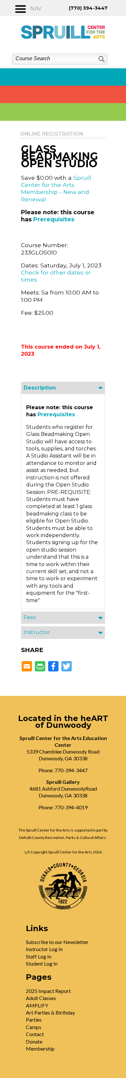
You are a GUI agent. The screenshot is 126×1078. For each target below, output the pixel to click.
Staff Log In (38, 956)
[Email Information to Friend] (27, 666)
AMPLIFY (37, 1005)
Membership (40, 1048)
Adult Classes (41, 998)
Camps (33, 1027)
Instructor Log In (44, 949)
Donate (34, 1041)
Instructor (37, 632)
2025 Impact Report (48, 991)
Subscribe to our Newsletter (57, 942)
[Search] (101, 59)
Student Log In (42, 963)
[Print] (40, 666)
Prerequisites (53, 219)
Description (40, 388)
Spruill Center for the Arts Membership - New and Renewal (56, 188)
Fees (30, 617)
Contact (35, 1034)
